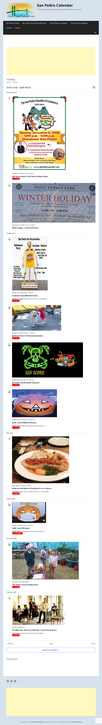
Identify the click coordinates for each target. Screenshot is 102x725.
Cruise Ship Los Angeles (58, 23)
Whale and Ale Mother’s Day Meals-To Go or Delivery (31, 488)
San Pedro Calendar (55, 5)
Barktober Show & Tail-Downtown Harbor (27, 336)
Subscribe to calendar (49, 650)
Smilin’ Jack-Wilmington (21, 528)
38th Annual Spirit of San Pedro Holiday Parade (30, 176)
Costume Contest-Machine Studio (25, 295)
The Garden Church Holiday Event (25, 585)
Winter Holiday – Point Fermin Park (25, 228)
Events (9, 82)
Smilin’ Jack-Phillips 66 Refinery (24, 422)
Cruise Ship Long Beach (79, 23)
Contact (9, 28)
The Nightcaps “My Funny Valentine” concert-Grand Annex (34, 630)
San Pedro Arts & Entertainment (34, 23)
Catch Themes (76, 722)
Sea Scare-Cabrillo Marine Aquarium (25, 382)
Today (51, 643)
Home (17, 28)
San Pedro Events (12, 23)
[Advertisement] (51, 61)
